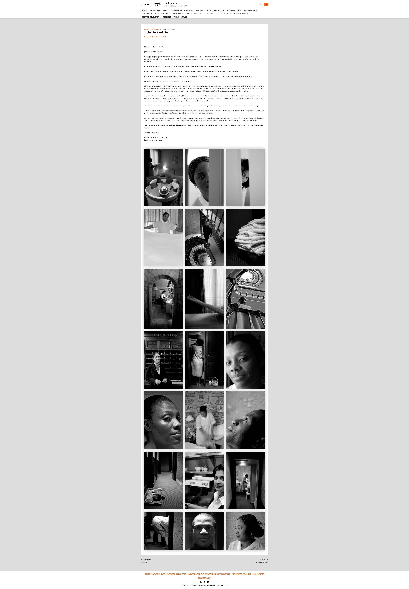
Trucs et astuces (210, 13)
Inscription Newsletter (150, 16)
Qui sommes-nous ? (204, 578)
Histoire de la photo (234, 10)
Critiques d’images (161, 13)
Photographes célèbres (215, 10)
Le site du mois (147, 13)
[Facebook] (142, 4)
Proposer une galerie (196, 574)
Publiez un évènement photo (155, 574)
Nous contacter (259, 574)
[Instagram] (145, 4)
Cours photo (166, 16)
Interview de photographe (241, 574)
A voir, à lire (188, 10)
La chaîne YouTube (180, 16)
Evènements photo (250, 10)
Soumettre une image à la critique (217, 574)
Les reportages (225, 13)
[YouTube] (148, 4)
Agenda (144, 10)
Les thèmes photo (175, 10)
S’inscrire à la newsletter (176, 574)
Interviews (200, 10)
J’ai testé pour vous (194, 13)
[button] (260, 4)
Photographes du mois (158, 10)
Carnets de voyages (240, 13)
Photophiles (170, 3)
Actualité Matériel (177, 13)
